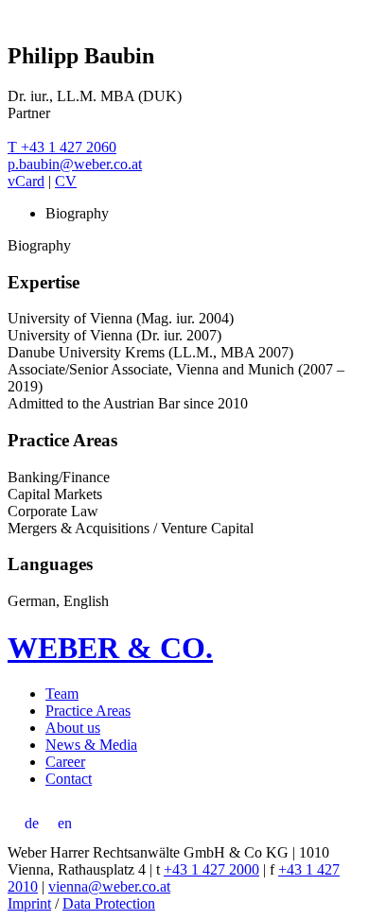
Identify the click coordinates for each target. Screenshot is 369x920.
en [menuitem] (65, 823)
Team (62, 694)
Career (65, 762)
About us (72, 728)
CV (66, 181)
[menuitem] (31, 823)
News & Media (91, 745)
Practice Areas (88, 711)
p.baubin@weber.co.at (75, 164)
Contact (68, 779)
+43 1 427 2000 (211, 869)
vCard (26, 181)
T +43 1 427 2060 (62, 147)
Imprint (29, 903)
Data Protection (108, 903)
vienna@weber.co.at (109, 886)
